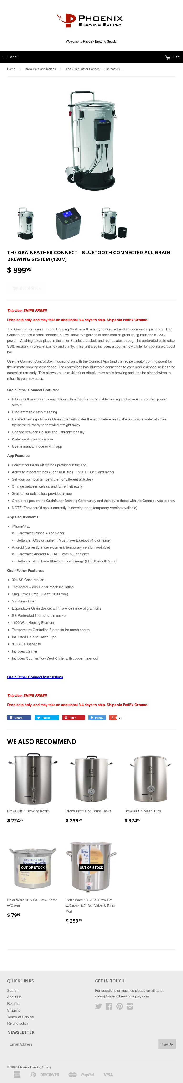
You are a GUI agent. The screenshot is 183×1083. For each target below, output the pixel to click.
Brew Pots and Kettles (40, 68)
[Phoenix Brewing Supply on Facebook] (109, 1007)
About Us (14, 996)
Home (11, 68)
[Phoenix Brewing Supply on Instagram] (130, 1007)
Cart (175, 56)
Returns (13, 1003)
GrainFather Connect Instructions (35, 676)
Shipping (13, 1009)
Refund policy (17, 1023)
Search (12, 990)
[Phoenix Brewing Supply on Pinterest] (119, 1007)
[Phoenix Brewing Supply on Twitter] (98, 1007)
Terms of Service (20, 1016)
